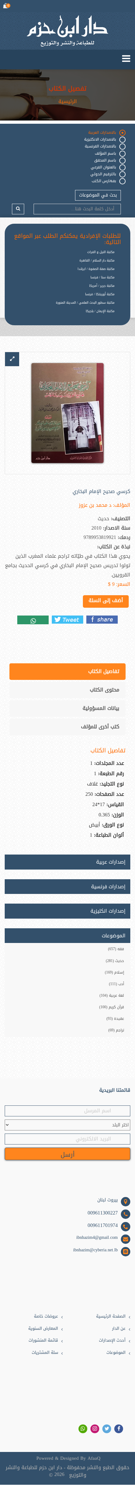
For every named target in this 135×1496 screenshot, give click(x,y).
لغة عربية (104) (112, 995)
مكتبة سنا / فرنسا (102, 277)
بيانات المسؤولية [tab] (101, 708)
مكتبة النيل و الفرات (101, 252)
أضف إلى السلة (106, 600)
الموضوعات (116, 1353)
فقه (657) (116, 948)
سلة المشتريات (45, 1353)
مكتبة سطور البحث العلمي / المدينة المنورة (85, 303)
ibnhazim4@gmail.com (97, 1237)
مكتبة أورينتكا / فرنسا (100, 294)
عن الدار (119, 1329)
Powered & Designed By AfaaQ (68, 1458)
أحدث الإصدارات (112, 1341)
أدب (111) (116, 983)
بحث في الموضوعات (98, 195)
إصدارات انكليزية (108, 911)
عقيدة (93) (115, 1018)
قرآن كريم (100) (111, 1007)
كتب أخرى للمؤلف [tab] (100, 726)
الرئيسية (67, 101)
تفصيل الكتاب (67, 88)
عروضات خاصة (46, 1316)
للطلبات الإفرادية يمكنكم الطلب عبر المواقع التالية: (67, 239)
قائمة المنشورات (43, 1341)
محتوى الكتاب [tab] (104, 690)
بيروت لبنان (107, 1200)
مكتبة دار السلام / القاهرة (97, 260)
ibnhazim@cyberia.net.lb (95, 1250)
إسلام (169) (114, 972)
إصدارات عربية (111, 862)
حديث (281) (115, 960)
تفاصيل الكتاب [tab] (103, 671)
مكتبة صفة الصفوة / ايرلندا (96, 269)
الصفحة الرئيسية (111, 1316)
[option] (63, 316)
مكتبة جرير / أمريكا (102, 286)
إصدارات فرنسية (108, 887)
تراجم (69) (116, 1030)
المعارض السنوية (43, 1329)
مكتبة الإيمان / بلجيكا (100, 311)
